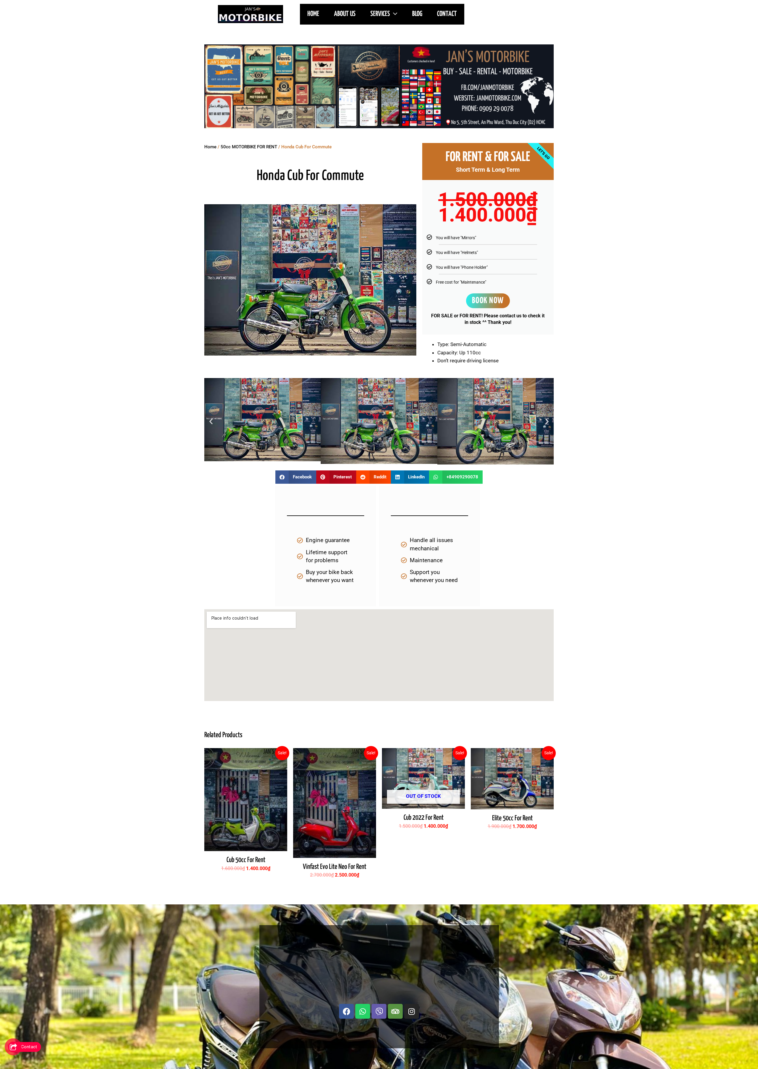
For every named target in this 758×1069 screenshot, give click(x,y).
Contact (447, 14)
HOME (313, 14)
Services (380, 14)
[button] (393, 14)
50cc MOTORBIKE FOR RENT (249, 147)
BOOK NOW (488, 301)
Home (210, 147)
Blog (417, 14)
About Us (345, 14)
